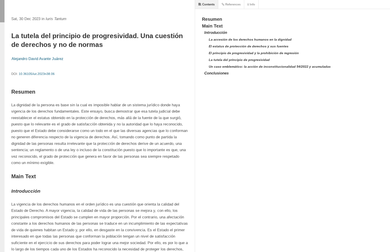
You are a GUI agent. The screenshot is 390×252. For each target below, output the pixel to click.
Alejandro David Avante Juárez (37, 59)
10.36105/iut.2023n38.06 (37, 74)
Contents (208, 4)
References (232, 4)
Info (252, 4)
